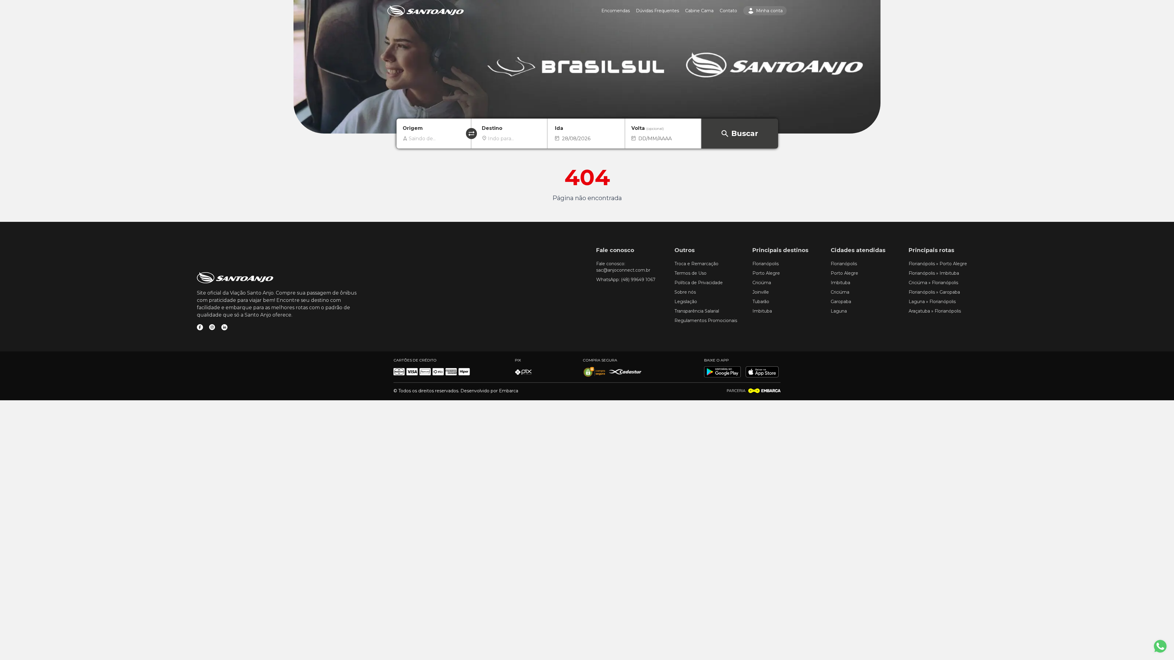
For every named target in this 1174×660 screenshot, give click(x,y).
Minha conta (769, 10)
